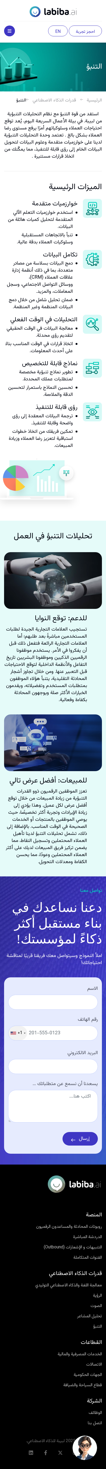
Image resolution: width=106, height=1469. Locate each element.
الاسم (92, 988)
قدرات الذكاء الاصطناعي (54, 100)
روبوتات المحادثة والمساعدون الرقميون (69, 1227)
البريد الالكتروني (82, 1053)
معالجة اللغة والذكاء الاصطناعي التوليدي (68, 1285)
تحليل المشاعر (89, 1316)
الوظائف (95, 1413)
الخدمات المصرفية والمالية (80, 1354)
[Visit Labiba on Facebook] (45, 1452)
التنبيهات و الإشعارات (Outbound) (73, 1247)
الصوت (96, 1306)
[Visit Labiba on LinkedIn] (31, 1452)
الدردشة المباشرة (87, 1237)
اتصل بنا (95, 1423)
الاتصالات (94, 1365)
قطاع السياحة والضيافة (82, 1385)
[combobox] (17, 1033)
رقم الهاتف (88, 1019)
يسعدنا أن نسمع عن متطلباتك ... (65, 1084)
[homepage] (53, 11)
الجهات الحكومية (88, 1375)
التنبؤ (97, 1327)
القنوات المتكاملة (87, 1258)
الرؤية (97, 1296)
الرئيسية (94, 100)
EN (58, 31)
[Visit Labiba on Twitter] (60, 1452)
